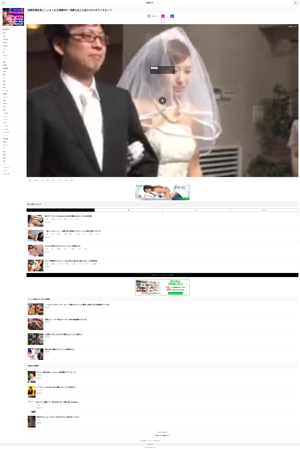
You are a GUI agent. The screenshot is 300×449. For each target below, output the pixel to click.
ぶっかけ (5, 129)
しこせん (40, 390)
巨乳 (4, 33)
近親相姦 (5, 139)
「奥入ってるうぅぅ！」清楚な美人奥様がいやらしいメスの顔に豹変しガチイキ (73, 231)
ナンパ (5, 116)
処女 (4, 81)
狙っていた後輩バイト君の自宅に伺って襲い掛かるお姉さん (57, 402)
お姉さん (5, 46)
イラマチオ (6, 132)
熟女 (4, 75)
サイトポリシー (150, 440)
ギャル (5, 55)
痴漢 (4, 158)
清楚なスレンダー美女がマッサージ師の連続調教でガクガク (66, 319)
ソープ (5, 164)
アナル (5, 171)
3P (4, 148)
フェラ (5, 119)
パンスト (61, 264)
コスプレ (5, 91)
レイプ (5, 135)
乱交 (4, 151)
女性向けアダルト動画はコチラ (162, 435)
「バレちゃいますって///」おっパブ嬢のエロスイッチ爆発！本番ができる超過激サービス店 (77, 304)
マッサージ (6, 167)
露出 (4, 161)
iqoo (39, 405)
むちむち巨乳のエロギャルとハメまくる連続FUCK (62, 246)
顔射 (4, 110)
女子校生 (5, 39)
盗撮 (4, 155)
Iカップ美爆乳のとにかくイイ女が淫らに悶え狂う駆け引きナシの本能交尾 (71, 261)
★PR (39, 420)
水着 (4, 100)
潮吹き (5, 142)
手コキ (5, 123)
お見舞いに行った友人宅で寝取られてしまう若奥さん (63, 334)
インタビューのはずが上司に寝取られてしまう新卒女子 (55, 387)
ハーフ (5, 59)
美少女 (5, 43)
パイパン (5, 97)
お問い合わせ (157, 440)
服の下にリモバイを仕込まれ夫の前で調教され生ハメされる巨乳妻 (68, 216)
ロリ (4, 49)
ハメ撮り (5, 113)
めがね (5, 103)
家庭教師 (5, 68)
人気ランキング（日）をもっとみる (162, 275)
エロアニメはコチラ (162, 432)
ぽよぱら (40, 375)
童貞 (4, 84)
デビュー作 (6, 174)
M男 (4, 87)
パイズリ (5, 126)
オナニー (5, 145)
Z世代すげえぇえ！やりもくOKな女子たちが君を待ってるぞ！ (58, 417)
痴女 (4, 62)
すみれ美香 (94, 264)
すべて (264, 210)
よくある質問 (143, 440)
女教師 (5, 65)
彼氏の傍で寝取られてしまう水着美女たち (60, 349)
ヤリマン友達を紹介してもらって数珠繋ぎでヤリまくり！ (56, 372)
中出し (5, 107)
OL (4, 78)
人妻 (4, 71)
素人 (4, 36)
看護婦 (5, 94)
